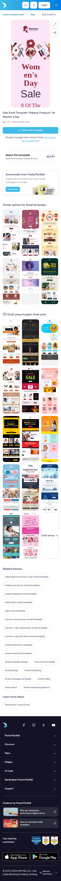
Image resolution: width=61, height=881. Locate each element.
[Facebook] (23, 725)
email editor (11, 687)
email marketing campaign (19, 644)
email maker (44, 678)
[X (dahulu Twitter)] (43, 725)
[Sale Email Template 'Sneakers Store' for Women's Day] (11, 233)
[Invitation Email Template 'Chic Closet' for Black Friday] (30, 342)
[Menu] (56, 5)
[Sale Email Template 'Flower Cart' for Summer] (49, 391)
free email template (45, 661)
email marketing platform (37, 687)
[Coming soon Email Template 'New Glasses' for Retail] (30, 281)
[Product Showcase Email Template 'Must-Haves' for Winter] (11, 391)
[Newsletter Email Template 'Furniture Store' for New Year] (49, 281)
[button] (54, 24)
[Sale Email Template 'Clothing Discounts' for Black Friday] (30, 439)
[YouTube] (53, 725)
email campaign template (18, 678)
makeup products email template (22, 585)
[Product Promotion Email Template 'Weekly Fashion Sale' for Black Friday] (11, 439)
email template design (16, 661)
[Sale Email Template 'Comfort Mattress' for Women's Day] (49, 233)
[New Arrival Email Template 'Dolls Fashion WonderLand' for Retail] (30, 535)
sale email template (15, 610)
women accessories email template (23, 619)
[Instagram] (33, 725)
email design (11, 670)
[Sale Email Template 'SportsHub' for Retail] (11, 535)
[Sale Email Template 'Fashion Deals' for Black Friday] (30, 391)
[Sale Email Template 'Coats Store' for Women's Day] (30, 233)
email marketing (33, 670)
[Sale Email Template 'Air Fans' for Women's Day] (11, 281)
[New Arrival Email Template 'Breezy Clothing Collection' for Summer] (49, 342)
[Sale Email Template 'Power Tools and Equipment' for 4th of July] (30, 487)
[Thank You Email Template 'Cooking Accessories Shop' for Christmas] (49, 487)
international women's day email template (27, 576)
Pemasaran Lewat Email (17, 704)
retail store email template (18, 602)
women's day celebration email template (26, 627)
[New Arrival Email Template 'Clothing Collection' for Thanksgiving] (11, 342)
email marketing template (18, 653)
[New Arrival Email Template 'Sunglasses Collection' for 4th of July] (11, 487)
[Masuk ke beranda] (3, 5)
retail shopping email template (21, 593)
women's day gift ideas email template (25, 636)
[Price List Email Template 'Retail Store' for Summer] (49, 439)
